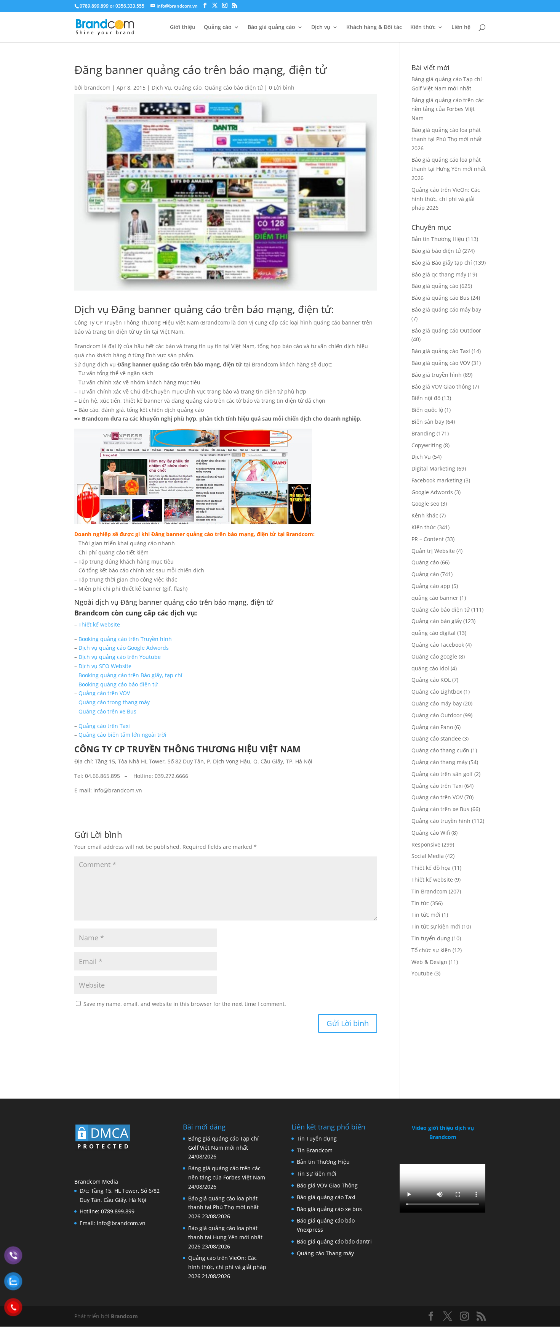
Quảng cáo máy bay (436, 703)
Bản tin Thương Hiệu (437, 239)
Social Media (427, 855)
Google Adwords (432, 492)
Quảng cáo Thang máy (325, 1253)
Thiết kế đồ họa (431, 867)
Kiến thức (422, 27)
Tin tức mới (425, 914)
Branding (423, 433)
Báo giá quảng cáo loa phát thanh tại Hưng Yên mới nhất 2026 (448, 169)
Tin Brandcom (429, 891)
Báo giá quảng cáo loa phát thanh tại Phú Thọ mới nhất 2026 (446, 139)
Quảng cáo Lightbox (436, 691)
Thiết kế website (100, 624)
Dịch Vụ (161, 87)
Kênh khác (424, 515)
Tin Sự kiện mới (316, 1173)
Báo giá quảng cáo (271, 27)
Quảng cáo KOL (431, 679)
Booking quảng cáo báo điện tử (118, 684)
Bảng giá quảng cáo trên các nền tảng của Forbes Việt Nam (447, 109)
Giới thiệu (182, 27)
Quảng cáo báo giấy (436, 621)
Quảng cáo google (434, 656)
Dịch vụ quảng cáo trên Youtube (119, 656)
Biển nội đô (425, 398)
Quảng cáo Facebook (437, 644)
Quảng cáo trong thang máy (114, 702)
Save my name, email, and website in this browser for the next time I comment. (184, 1003)
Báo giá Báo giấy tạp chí (441, 262)
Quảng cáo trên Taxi (104, 725)
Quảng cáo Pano (432, 727)
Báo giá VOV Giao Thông (327, 1185)
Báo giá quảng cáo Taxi (440, 351)
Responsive (425, 844)
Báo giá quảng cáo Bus (440, 297)
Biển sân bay (427, 421)
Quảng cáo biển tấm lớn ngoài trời (122, 734)
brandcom (97, 87)
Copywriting (426, 445)
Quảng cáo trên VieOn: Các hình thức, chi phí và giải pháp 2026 (445, 199)
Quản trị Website (433, 550)
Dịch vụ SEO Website (104, 666)
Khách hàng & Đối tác (374, 27)
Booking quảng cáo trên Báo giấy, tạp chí (130, 675)
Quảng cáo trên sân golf (442, 774)
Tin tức (420, 903)
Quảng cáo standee (436, 738)
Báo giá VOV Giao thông (441, 386)
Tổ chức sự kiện (431, 950)
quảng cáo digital (433, 632)
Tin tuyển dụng (430, 938)
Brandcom (124, 1316)
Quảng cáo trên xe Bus (107, 711)
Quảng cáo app (430, 586)
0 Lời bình (281, 87)
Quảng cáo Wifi (430, 832)
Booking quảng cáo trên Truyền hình (125, 639)
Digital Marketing (433, 468)
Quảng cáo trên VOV (104, 693)
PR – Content (427, 539)
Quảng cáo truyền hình (440, 820)
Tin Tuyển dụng (317, 1138)
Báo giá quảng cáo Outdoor (446, 330)
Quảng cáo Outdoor (436, 715)
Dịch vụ (320, 27)
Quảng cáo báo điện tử (234, 87)
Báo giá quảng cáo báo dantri (334, 1241)
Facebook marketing (436, 480)
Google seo (425, 503)
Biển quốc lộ (427, 409)
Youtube (422, 973)
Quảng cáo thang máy (439, 762)
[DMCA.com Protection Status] (102, 1149)
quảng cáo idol (430, 668)
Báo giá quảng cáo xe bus (329, 1209)
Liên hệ (460, 27)
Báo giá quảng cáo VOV (440, 362)
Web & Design (429, 962)
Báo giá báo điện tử (436, 250)
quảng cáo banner (434, 597)
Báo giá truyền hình (436, 374)
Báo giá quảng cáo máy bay (446, 309)
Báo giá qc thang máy (438, 274)
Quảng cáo (218, 27)
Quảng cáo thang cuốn (440, 750)
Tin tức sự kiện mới (435, 926)
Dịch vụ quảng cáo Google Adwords (123, 647)
